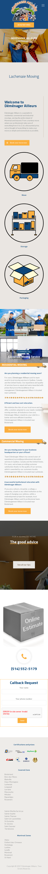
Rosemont (9, 855)
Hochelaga (9, 845)
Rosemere (8, 800)
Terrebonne (9, 829)
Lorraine (8, 789)
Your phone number (24, 699)
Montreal (8, 852)
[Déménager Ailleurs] (24, 10)
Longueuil (8, 787)
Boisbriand (9, 774)
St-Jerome (9, 824)
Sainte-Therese (10, 816)
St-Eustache (9, 821)
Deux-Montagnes (11, 782)
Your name (24, 688)
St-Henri (8, 857)
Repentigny (9, 797)
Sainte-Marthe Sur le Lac (14, 811)
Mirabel (8, 794)
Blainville (8, 779)
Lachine (7, 847)
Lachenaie (8, 784)
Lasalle (7, 850)
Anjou (7, 840)
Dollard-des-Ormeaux (13, 842)
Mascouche (9, 792)
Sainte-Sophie (10, 814)
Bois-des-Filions (11, 777)
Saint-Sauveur (10, 826)
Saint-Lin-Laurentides (13, 819)
